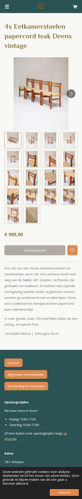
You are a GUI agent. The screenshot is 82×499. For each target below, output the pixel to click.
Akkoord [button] (64, 492)
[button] (12, 140)
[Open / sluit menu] (7, 6)
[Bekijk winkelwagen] (75, 6)
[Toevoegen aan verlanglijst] (72, 250)
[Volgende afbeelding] (71, 93)
